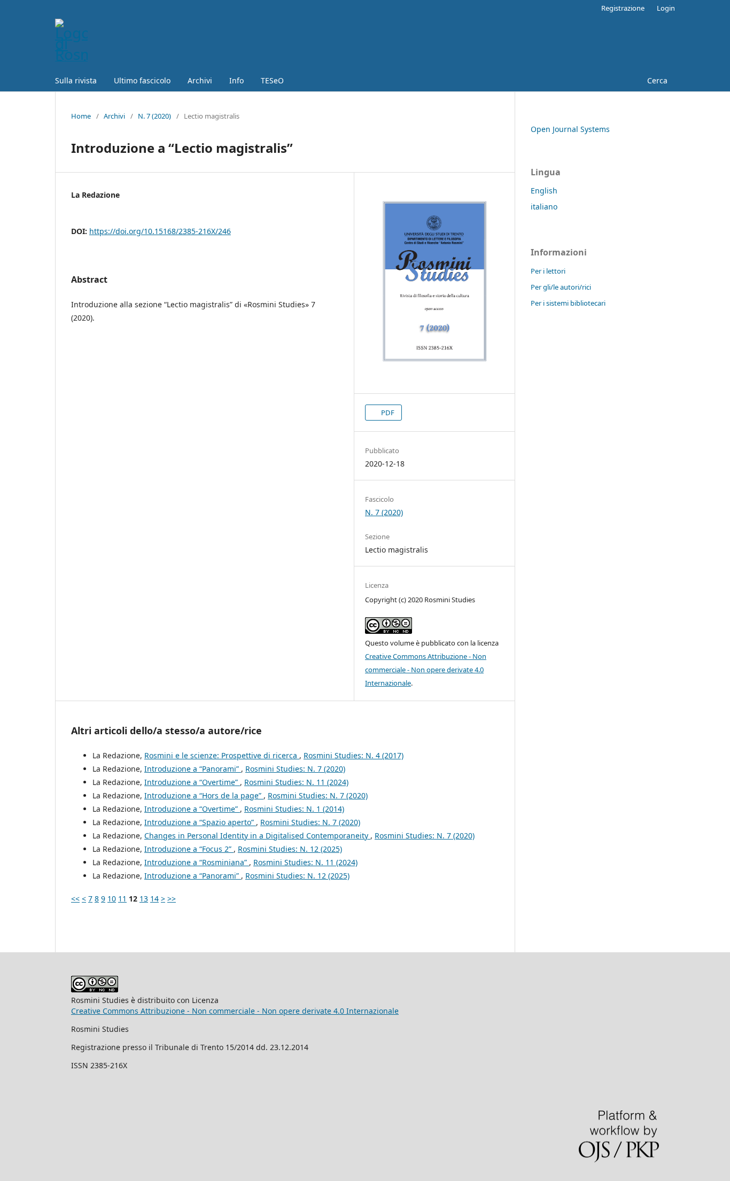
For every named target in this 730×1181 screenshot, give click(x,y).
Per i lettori (548, 271)
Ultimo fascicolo (142, 80)
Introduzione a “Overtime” (192, 782)
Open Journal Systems (570, 129)
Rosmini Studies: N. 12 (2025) (290, 849)
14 (154, 898)
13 (143, 898)
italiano (544, 206)
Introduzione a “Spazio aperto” (200, 822)
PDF (386, 412)
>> (171, 898)
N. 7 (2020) (154, 116)
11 (122, 898)
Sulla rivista (76, 80)
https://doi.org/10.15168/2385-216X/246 (160, 231)
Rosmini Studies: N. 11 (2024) (296, 782)
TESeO (272, 80)
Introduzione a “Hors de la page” (203, 795)
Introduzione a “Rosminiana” (196, 862)
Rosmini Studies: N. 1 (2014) (294, 809)
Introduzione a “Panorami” (192, 769)
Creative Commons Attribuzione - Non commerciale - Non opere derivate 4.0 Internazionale (425, 669)
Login (666, 8)
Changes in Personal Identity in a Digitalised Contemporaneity (257, 835)
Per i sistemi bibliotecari (568, 303)
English (544, 190)
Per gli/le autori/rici (561, 287)
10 (111, 898)
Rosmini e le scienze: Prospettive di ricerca (221, 755)
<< (75, 898)
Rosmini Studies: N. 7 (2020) (295, 769)
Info (236, 80)
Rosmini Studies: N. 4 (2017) (353, 755)
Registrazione (622, 8)
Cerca (656, 80)
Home (81, 116)
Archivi (200, 80)
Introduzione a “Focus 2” (189, 849)
